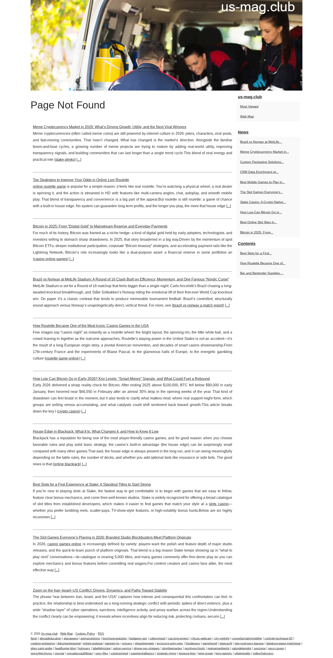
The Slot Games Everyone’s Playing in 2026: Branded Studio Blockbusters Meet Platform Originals (112, 537)
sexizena (259, 648)
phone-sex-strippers (147, 648)
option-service (122, 648)
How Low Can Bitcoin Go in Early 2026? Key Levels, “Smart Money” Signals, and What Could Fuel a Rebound (121, 379)
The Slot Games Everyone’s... (261, 192)
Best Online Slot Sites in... (258, 222)
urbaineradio (242, 653)
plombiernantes (172, 648)
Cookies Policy (85, 633)
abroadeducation (50, 638)
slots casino (219, 504)
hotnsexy (84, 648)
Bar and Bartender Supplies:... (261, 273)
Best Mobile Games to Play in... (262, 182)
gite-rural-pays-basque (249, 643)
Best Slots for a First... (256, 253)
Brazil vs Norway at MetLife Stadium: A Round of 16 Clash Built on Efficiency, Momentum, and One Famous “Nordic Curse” (131, 279)
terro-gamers (223, 653)
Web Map (247, 116)
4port (34, 638)
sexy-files (101, 653)
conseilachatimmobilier (247, 638)
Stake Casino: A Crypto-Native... (263, 202)
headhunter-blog (65, 648)
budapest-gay (138, 638)
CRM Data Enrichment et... (259, 172)
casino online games (50, 259)
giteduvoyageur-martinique (283, 643)
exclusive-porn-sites (170, 643)
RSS (101, 633)
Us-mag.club (49, 633)
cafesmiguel (157, 638)
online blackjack (67, 464)
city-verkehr (221, 638)
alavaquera (71, 638)
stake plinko (65, 159)
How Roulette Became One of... (262, 263)
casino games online (64, 544)
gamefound (210, 643)
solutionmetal (119, 653)
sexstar (59, 653)
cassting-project (178, 638)
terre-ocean (205, 653)
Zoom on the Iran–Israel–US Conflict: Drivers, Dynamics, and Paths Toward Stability (100, 590)
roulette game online (62, 358)
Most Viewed (249, 106)
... (78, 159)
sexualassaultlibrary (80, 653)
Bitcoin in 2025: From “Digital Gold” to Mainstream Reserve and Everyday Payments (100, 226)
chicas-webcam (201, 638)
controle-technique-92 (278, 638)
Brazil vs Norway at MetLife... (261, 142)
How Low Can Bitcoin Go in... (261, 212)
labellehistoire (102, 648)
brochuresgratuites (115, 638)
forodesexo (193, 643)
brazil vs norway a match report (198, 305)
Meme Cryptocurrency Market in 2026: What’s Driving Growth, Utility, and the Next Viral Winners (109, 127)
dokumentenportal (69, 643)
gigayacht (226, 643)
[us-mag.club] (166, 45)
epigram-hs (112, 643)
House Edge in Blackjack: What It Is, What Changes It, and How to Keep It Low (96, 431)
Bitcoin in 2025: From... (256, 232)
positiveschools (195, 648)
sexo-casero (276, 648)
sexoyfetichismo (41, 653)
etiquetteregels (144, 643)
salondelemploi (241, 648)
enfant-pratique (93, 643)
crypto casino (68, 411)
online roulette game (49, 186)
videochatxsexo (263, 653)
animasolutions (90, 638)
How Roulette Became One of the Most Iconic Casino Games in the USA (91, 326)
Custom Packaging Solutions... (262, 162)
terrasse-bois (187, 653)
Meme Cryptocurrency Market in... (264, 152)
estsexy (127, 643)
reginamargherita (218, 648)
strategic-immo (166, 653)
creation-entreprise (43, 643)
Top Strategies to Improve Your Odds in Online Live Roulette (81, 180)
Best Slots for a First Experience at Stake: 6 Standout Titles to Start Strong (92, 484)
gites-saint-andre (41, 648)
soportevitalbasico (142, 653)
